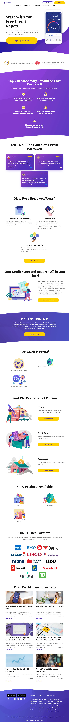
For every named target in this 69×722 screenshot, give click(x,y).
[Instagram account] (11, 699)
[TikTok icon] (15, 699)
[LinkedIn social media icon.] (24, 699)
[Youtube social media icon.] (21, 699)
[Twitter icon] (18, 699)
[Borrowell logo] (7, 3)
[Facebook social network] (8, 699)
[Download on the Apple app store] (11, 694)
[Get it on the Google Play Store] (22, 694)
